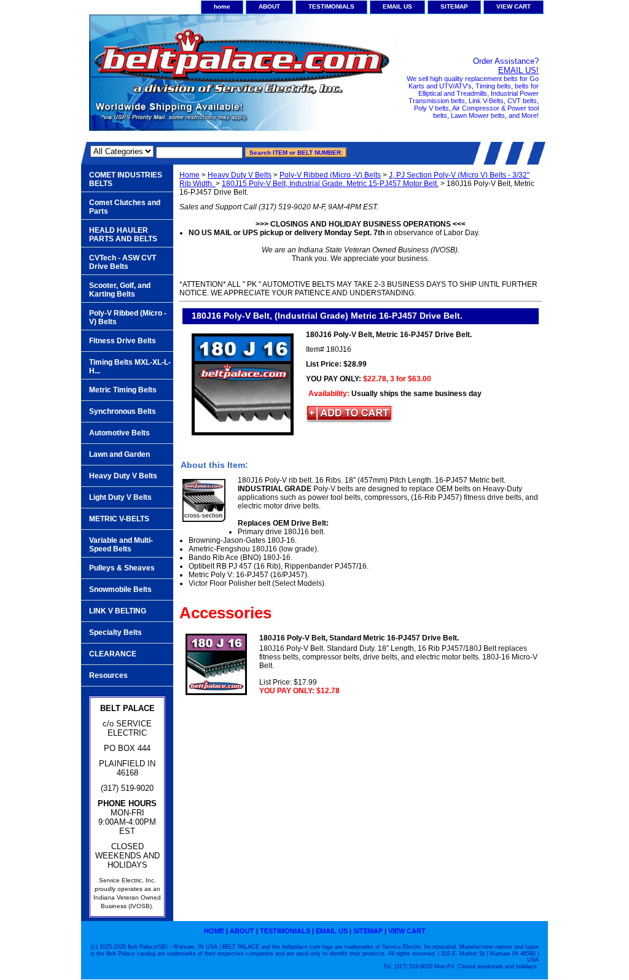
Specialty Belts (115, 632)
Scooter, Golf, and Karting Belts (119, 289)
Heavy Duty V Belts (240, 175)
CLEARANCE (112, 654)
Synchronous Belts (122, 411)
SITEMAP (454, 6)
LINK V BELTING (117, 611)
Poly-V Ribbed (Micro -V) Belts (330, 175)
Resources (108, 675)
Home (189, 175)
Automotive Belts (119, 433)
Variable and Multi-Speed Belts (121, 544)
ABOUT (269, 6)
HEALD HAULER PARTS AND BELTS (123, 234)
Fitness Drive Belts (122, 340)
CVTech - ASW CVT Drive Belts (122, 262)
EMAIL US (397, 6)
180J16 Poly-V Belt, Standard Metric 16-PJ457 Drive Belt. (359, 638)
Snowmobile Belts (120, 589)
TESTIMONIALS (331, 6)
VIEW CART (513, 6)
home (222, 6)
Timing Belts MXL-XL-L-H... (130, 366)
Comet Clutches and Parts (124, 207)
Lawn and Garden (119, 454)
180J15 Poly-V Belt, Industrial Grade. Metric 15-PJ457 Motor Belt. (330, 183)
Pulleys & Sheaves (122, 568)
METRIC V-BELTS (119, 519)
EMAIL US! (518, 70)
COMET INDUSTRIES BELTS (125, 179)
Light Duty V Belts (120, 497)
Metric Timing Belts (123, 390)
